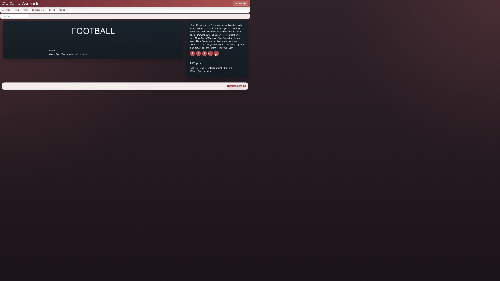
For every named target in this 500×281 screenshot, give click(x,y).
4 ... (210, 53)
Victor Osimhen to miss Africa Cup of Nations (215, 36)
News (16, 9)
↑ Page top (231, 86)
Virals (209, 71)
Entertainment (38, 9)
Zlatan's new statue (205, 41)
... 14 (216, 53)
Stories (194, 67)
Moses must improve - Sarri (219, 47)
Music (25, 9)
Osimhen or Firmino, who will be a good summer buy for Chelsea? (215, 33)
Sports (52, 9)
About (239, 86)
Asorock (6, 9)
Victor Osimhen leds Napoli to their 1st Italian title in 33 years (216, 27)
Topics (62, 9)
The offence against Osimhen (205, 25)
